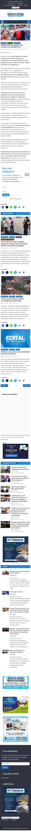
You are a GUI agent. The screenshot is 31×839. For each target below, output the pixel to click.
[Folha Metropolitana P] (15, 682)
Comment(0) (23, 49)
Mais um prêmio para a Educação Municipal (18, 488)
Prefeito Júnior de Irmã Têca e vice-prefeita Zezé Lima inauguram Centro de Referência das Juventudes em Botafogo (20, 511)
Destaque (3, 43)
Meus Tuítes (5, 778)
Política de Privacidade (10, 5)
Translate (14, 820)
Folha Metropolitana (18, 473)
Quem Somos (11, 3)
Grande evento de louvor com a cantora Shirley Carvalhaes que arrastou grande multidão (19, 610)
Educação (18, 237)
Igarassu (10, 43)
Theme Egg (25, 828)
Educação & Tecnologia (7, 239)
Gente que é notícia (16, 592)
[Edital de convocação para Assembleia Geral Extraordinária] (15, 338)
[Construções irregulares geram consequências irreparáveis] (15, 285)
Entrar (25, 5)
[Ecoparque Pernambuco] (15, 549)
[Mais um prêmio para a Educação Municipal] (5, 489)
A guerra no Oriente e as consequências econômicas (20, 468)
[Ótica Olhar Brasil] (15, 705)
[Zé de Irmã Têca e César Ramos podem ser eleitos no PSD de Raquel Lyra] (5, 478)
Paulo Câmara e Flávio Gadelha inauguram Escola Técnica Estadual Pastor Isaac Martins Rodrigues (14, 244)
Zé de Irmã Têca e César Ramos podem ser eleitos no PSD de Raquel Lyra (20, 478)
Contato (20, 5)
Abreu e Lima (4, 237)
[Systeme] (15, 450)
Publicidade (20, 3)
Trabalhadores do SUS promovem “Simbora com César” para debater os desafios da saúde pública (19, 498)
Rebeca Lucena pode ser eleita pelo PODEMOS (20, 572)
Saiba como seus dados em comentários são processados (15, 437)
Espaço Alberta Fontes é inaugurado (27, 385)
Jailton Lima (14, 49)
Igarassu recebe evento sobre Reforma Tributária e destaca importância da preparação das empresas (20, 525)
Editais (17, 349)
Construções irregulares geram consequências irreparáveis (12, 300)
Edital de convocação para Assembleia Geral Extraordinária (15, 353)
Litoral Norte (17, 43)
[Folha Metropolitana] (15, 729)
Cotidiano (12, 296)
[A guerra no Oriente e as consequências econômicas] (5, 469)
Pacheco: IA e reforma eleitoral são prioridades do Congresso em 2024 (5, 385)
